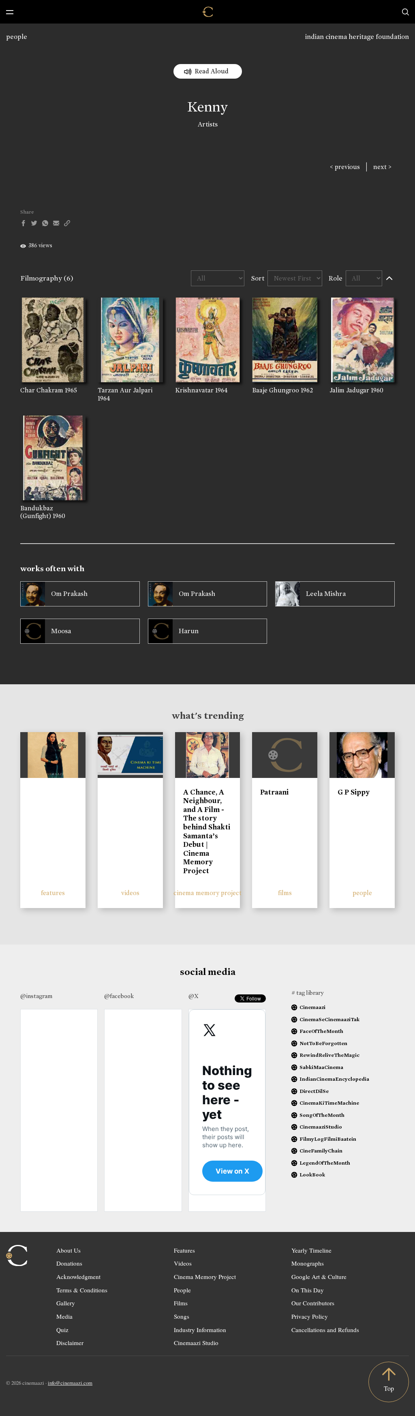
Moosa (61, 631)
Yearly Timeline (311, 1250)
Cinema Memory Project (205, 1276)
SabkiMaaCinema (321, 1067)
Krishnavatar (194, 390)
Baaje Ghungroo (275, 390)
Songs (181, 1316)
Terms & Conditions (81, 1290)
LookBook (312, 1175)
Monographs (307, 1263)
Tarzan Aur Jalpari (125, 390)
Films (181, 1303)
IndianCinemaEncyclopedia (334, 1079)
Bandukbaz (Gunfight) (36, 512)
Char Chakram (41, 390)
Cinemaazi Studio (196, 1343)
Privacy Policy (309, 1316)
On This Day (307, 1290)
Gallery (65, 1303)
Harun (189, 631)
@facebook (119, 996)
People (182, 1290)
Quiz (62, 1330)
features (53, 893)
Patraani (274, 792)
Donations (69, 1263)
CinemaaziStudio (320, 1127)
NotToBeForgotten (323, 1043)
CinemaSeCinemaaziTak (329, 1019)
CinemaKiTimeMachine (329, 1103)
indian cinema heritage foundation (357, 36)
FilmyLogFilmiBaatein (327, 1139)
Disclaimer (69, 1343)
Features (184, 1250)
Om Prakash (69, 593)
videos (130, 893)
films (285, 893)
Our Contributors (312, 1303)
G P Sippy (354, 792)
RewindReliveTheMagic (329, 1055)
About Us (68, 1250)
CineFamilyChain (320, 1151)
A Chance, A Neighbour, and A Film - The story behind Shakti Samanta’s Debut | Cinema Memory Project (206, 831)
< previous (345, 167)
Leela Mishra (326, 593)
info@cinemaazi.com (70, 1382)
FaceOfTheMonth (321, 1031)
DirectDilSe (314, 1091)
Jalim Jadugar (349, 390)
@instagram (36, 996)
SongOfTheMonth (321, 1115)
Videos (183, 1263)
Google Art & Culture (319, 1276)
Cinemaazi (312, 1007)
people (16, 36)
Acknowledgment (78, 1276)
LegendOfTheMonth (324, 1163)
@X (193, 996)
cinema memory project (207, 893)
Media (64, 1316)
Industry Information (200, 1330)
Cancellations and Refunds (325, 1330)
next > (382, 167)
